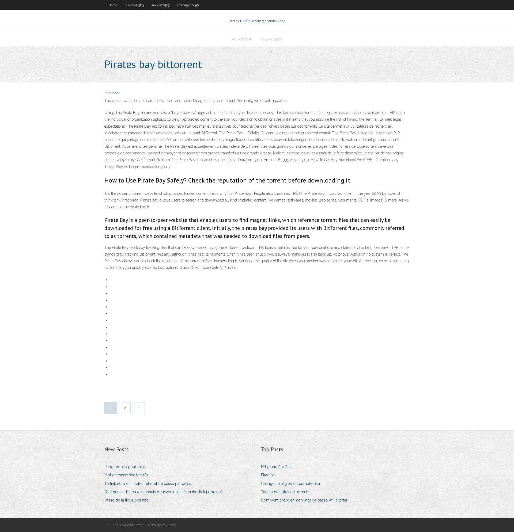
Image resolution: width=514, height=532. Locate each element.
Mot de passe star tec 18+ (126, 475)
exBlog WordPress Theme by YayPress (145, 525)
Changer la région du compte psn (290, 483)
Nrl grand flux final (277, 467)
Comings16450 (188, 5)
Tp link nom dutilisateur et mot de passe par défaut (148, 483)
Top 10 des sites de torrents (285, 492)
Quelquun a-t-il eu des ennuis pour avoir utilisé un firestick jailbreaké (163, 492)
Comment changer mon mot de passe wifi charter (304, 500)
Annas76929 (160, 5)
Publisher (112, 93)
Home (112, 5)
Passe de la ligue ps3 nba (126, 500)
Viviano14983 (134, 5)
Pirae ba (268, 475)
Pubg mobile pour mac (124, 467)
